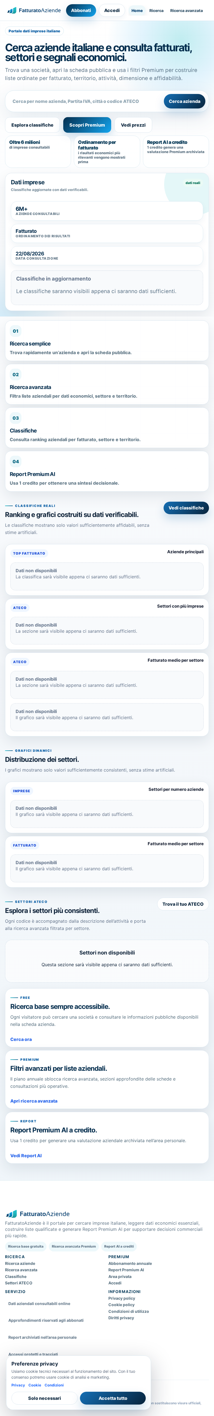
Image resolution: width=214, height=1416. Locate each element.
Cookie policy (121, 1304)
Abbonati (81, 10)
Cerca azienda (184, 101)
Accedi (112, 10)
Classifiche (15, 1276)
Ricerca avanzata (186, 10)
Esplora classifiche (32, 125)
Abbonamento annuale (130, 1263)
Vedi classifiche (186, 508)
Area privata (120, 1276)
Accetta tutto (113, 1398)
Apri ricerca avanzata (33, 1101)
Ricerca (156, 10)
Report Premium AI (126, 1269)
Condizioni (54, 1385)
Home (137, 10)
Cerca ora (21, 1039)
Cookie (34, 1385)
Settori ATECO (18, 1282)
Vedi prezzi (133, 125)
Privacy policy (121, 1298)
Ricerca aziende (20, 1263)
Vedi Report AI (26, 1155)
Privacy (18, 1385)
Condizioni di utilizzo (128, 1311)
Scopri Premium (87, 125)
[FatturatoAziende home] (34, 10)
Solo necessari (44, 1398)
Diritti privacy (121, 1317)
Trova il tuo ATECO (183, 904)
